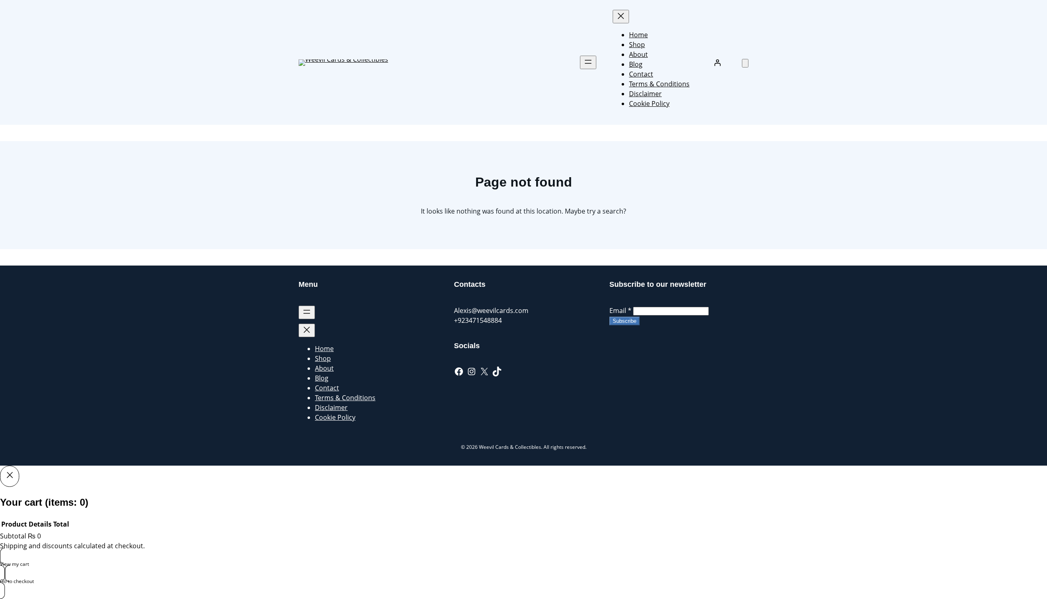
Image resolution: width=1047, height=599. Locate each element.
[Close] (9, 476)
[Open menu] (588, 62)
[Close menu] (621, 16)
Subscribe (624, 321)
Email (620, 310)
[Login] (717, 62)
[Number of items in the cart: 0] (745, 63)
